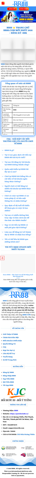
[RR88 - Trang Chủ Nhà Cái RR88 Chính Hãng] (19, 3)
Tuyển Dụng (8, 357)
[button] (3, 3)
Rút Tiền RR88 (8, 382)
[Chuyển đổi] (3, 150)
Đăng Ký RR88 (8, 372)
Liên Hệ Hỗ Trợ (9, 353)
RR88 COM (27, 315)
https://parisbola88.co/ (19, 414)
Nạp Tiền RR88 (8, 379)
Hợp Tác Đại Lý (9, 350)
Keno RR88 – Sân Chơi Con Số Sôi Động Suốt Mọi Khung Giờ (18, 275)
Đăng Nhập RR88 (9, 375)
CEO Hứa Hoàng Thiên (26, 434)
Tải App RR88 (8, 385)
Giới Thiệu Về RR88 (10, 334)
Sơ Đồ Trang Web (9, 360)
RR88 (3, 64)
